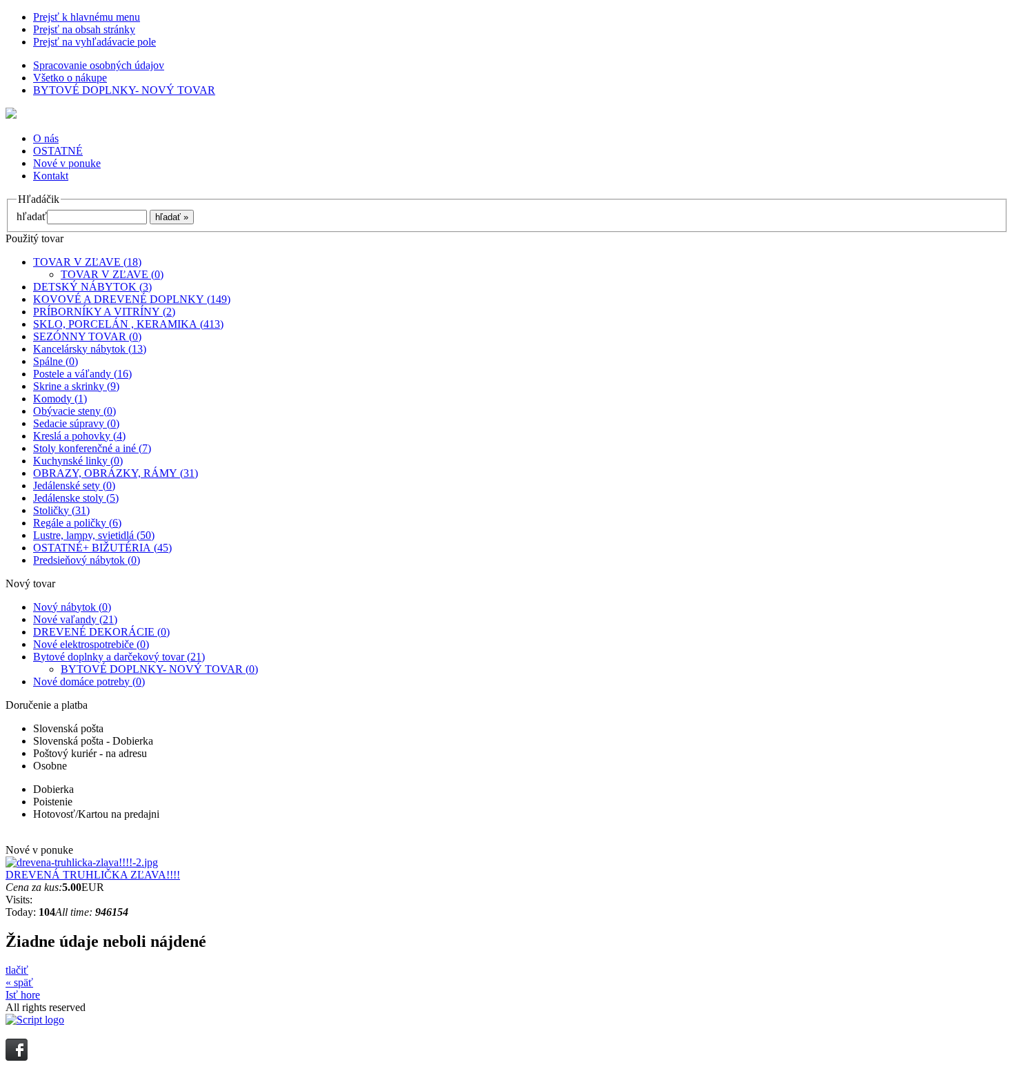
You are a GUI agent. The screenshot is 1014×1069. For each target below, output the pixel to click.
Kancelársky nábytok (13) (89, 349)
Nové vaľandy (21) (75, 619)
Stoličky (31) (61, 510)
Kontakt (50, 176)
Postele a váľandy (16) (82, 374)
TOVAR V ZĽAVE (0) (112, 274)
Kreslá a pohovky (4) (79, 436)
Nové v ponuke (67, 163)
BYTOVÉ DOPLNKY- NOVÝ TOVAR (124, 90)
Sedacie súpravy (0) (76, 423)
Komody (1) (60, 398)
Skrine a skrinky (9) (76, 386)
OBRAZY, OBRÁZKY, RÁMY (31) (115, 473)
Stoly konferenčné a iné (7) (92, 448)
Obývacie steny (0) (74, 411)
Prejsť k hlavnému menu (86, 17)
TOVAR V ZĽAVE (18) (87, 262)
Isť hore (23, 995)
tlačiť (17, 970)
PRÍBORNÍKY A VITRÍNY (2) (104, 311)
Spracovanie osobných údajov (98, 65)
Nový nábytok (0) (72, 607)
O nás (46, 138)
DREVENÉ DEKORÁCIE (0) (101, 632)
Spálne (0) (55, 361)
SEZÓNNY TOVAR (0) (87, 336)
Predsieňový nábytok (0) (86, 560)
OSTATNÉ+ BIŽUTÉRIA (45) (102, 547)
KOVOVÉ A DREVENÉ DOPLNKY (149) (131, 299)
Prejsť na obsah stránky (84, 29)
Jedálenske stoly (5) (76, 498)
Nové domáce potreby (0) (89, 681)
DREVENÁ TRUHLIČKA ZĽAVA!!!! (93, 875)
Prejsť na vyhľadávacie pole (94, 42)
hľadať (32, 216)
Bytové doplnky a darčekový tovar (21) (119, 657)
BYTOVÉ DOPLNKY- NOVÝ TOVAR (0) (159, 669)
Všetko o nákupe (70, 78)
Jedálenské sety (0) (74, 485)
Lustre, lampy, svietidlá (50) (94, 535)
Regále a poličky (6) (77, 523)
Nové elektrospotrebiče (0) (91, 644)
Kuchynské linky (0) (78, 461)
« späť (19, 982)
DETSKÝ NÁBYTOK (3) (92, 287)
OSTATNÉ (58, 151)
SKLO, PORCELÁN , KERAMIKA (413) (128, 324)
